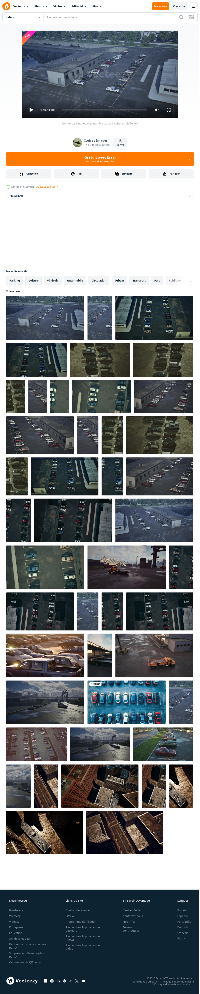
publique (175, 280)
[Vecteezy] (6, 6)
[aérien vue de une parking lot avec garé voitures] (181, 567)
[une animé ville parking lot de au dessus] (46, 786)
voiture (33, 280)
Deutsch (180, 927)
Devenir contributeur (128, 928)
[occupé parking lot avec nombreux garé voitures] (163, 396)
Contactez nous (130, 916)
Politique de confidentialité (175, 981)
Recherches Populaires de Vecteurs (81, 928)
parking (14, 280)
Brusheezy (15, 910)
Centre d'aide (129, 910)
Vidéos (57, 6)
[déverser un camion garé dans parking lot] (154, 655)
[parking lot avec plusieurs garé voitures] (45, 567)
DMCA (68, 916)
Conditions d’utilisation (142, 981)
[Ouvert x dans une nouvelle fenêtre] (77, 980)
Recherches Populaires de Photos (81, 937)
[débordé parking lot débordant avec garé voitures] (154, 318)
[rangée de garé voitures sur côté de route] (45, 702)
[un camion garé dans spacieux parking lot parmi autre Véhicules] (127, 567)
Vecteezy (14, 916)
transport (139, 280)
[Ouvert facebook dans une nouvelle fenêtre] (45, 980)
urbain (119, 280)
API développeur (19, 938)
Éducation (15, 933)
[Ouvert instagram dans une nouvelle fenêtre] (52, 980)
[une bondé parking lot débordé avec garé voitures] (64, 476)
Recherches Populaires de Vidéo (81, 946)
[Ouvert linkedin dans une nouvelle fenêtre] (58, 980)
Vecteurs (19, 6)
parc (157, 280)
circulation (99, 280)
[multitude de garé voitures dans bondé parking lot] (163, 360)
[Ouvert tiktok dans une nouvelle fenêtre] (70, 980)
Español (180, 916)
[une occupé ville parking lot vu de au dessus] (181, 786)
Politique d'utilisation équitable (169, 984)
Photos (39, 6)
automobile (75, 280)
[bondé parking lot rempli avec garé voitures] (100, 360)
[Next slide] (184, 280)
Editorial (77, 6)
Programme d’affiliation (79, 921)
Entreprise (15, 927)
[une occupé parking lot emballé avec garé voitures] (154, 520)
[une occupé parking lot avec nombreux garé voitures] (36, 360)
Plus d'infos (16, 196)
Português (181, 921)
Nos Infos (126, 921)
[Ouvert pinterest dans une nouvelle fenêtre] (64, 980)
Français (180, 933)
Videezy (14, 921)
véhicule (52, 280)
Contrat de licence (76, 910)
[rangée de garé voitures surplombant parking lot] (100, 744)
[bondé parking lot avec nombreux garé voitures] (45, 318)
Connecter (176, 6)
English (180, 910)
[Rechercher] (178, 17)
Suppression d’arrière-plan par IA (26, 954)
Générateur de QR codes (25, 962)
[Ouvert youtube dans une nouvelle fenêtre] (83, 980)
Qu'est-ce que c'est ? (47, 186)
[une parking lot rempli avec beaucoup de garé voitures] (127, 702)
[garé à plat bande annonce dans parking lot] (100, 655)
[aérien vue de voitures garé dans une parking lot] (181, 702)
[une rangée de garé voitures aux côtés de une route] (18, 786)
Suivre (119, 144)
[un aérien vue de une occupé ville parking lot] (99, 786)
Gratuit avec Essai (98, 159)
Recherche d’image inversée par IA (21, 945)
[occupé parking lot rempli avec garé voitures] (112, 435)
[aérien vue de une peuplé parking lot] (112, 611)
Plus (95, 6)
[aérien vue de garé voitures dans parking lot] (18, 520)
